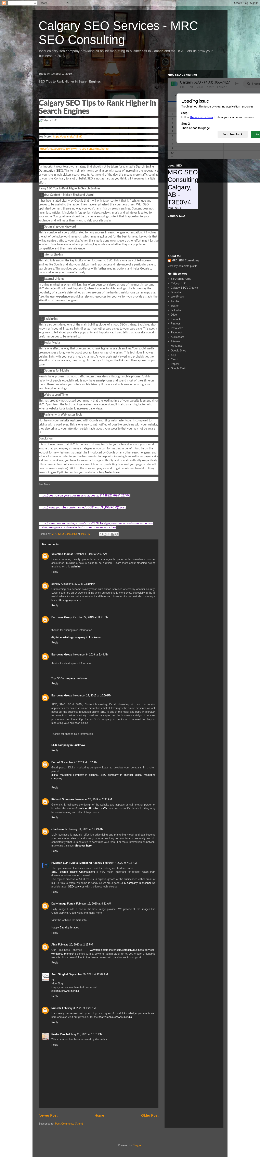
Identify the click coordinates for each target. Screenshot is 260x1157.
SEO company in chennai (117, 774)
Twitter (175, 305)
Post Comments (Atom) (69, 1123)
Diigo (174, 314)
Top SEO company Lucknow (69, 678)
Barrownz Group (61, 617)
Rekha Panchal (60, 1034)
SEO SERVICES (181, 278)
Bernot (55, 762)
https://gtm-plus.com (70, 600)
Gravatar (176, 292)
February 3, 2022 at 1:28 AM (79, 1008)
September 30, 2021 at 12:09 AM (88, 974)
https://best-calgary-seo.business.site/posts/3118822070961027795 (84, 495)
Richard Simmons (62, 799)
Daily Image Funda (63, 903)
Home (99, 1115)
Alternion (176, 341)
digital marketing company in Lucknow (76, 637)
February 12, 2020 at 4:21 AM (93, 903)
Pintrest (175, 323)
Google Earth (178, 368)
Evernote (176, 319)
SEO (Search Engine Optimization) (73, 871)
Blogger (137, 1145)
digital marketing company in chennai (74, 774)
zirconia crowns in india (65, 990)
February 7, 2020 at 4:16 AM (120, 862)
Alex (54, 944)
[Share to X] (109, 534)
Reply (54, 571)
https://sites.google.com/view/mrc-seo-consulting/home (73, 148)
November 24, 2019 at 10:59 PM (92, 695)
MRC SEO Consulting (185, 260)
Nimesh (56, 1008)
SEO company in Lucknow (68, 745)
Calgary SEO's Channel (184, 287)
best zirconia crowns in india (115, 1016)
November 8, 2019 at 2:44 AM (90, 654)
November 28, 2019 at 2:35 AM (93, 799)
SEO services (76, 886)
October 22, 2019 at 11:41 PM (90, 617)
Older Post (149, 1115)
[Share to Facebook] (113, 534)
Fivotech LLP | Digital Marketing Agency (76, 862)
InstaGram (177, 328)
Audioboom (177, 336)
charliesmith (59, 829)
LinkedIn (176, 310)
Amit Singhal (59, 974)
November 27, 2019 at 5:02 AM (79, 762)
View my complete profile (182, 265)
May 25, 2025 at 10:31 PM (86, 1034)
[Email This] (101, 534)
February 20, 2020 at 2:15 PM (75, 944)
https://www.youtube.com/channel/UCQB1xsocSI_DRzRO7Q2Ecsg (82, 507)
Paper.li (175, 363)
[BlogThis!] (105, 534)
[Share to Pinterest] (117, 534)
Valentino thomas (62, 553)
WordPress (177, 296)
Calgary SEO (178, 283)
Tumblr (175, 301)
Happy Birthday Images (65, 927)
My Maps (176, 345)
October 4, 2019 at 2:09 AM (91, 553)
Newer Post (48, 1115)
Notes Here (112, 472)
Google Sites (178, 350)
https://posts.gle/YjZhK (67, 136)
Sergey (55, 583)
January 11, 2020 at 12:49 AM (85, 829)
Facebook (176, 332)
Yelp (173, 355)
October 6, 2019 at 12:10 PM (78, 583)
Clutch (174, 359)
